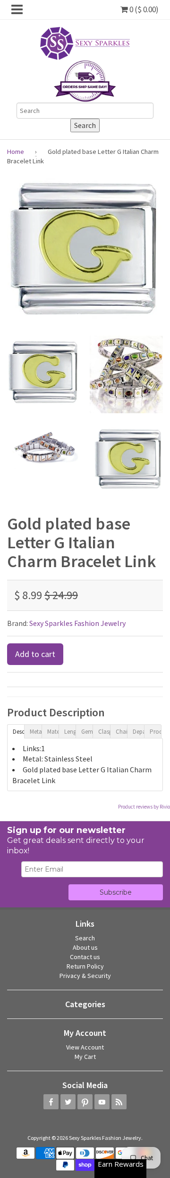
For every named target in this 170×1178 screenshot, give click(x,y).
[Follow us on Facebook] (51, 1101)
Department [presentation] (138, 732)
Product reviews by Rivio (144, 806)
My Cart (85, 1056)
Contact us (85, 957)
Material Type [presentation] (53, 732)
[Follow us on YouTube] (102, 1101)
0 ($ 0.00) (143, 9)
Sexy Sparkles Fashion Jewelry (77, 623)
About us (85, 947)
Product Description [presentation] (155, 732)
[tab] (15, 731)
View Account (85, 1047)
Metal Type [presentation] (35, 732)
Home (15, 151)
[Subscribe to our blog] (119, 1101)
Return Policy (85, 966)
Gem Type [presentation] (87, 732)
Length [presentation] (70, 732)
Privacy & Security (85, 975)
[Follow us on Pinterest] (85, 1101)
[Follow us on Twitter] (68, 1101)
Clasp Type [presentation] (104, 732)
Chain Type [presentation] (121, 732)
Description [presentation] (18, 732)
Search (85, 938)
